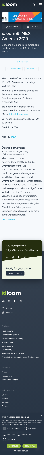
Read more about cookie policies (17, 424)
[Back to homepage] (11, 294)
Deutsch (9, 312)
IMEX (13, 136)
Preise (4, 372)
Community (7, 349)
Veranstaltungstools (10, 334)
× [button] (41, 416)
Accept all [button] (13, 446)
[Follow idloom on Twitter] (12, 257)
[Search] (34, 5)
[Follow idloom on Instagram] (24, 257)
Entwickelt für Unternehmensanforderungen (20, 357)
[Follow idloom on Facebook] (18, 257)
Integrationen (7, 342)
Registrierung (7, 331)
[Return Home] (9, 5)
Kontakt (5, 398)
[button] (7, 308)
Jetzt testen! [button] (8, 219)
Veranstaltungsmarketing (12, 338)
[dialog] (22, 434)
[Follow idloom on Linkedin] (7, 257)
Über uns (5, 395)
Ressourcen (7, 376)
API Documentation (10, 379)
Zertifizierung (7, 346)
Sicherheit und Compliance (13, 353)
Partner (5, 406)
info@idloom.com (18, 114)
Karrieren (6, 402)
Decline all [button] (30, 446)
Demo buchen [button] (13, 273)
